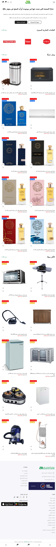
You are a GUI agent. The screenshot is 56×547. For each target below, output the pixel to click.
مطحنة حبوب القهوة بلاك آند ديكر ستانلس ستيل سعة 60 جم (14, 92)
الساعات (53, 532)
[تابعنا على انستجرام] (23, 497)
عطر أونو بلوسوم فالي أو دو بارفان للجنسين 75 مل (16, 210)
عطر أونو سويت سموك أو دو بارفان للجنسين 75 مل (16, 249)
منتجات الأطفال (51, 515)
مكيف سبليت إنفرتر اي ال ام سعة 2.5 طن (46, 132)
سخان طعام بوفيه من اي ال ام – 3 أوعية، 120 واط (16, 414)
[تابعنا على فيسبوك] (26, 497)
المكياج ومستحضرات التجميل (49, 530)
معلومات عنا (24, 470)
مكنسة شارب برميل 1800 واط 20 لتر (19, 453)
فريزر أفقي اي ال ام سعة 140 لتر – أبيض (46, 414)
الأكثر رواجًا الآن (51, 503)
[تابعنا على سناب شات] (20, 497)
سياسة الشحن (24, 480)
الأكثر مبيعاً (52, 500)
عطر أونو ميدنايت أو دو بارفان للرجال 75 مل (45, 171)
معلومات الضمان (23, 485)
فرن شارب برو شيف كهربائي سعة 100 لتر (18, 295)
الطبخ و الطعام (52, 510)
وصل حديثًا (52, 498)
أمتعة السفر (52, 512)
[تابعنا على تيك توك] (14, 497)
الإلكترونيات (52, 508)
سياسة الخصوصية (23, 475)
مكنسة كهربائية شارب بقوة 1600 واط (19, 334)
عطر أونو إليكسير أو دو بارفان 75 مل (19, 171)
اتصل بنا (25, 473)
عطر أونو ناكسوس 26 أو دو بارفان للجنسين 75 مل (44, 249)
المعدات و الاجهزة (51, 520)
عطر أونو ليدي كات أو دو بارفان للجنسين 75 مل (45, 210)
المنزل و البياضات (51, 525)
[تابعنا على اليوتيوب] (17, 497)
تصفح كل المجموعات (34, 22)
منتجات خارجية (52, 517)
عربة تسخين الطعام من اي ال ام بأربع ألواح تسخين (44, 334)
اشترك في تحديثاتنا (21, 22)
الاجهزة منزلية (52, 505)
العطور (53, 527)
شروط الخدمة (24, 483)
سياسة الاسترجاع (23, 478)
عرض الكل (4, 30)
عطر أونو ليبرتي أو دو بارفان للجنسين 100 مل (17, 132)
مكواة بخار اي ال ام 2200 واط (48, 295)
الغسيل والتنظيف (51, 522)
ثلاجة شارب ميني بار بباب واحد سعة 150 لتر (17, 373)
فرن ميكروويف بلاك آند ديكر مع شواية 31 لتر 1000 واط (43, 92)
